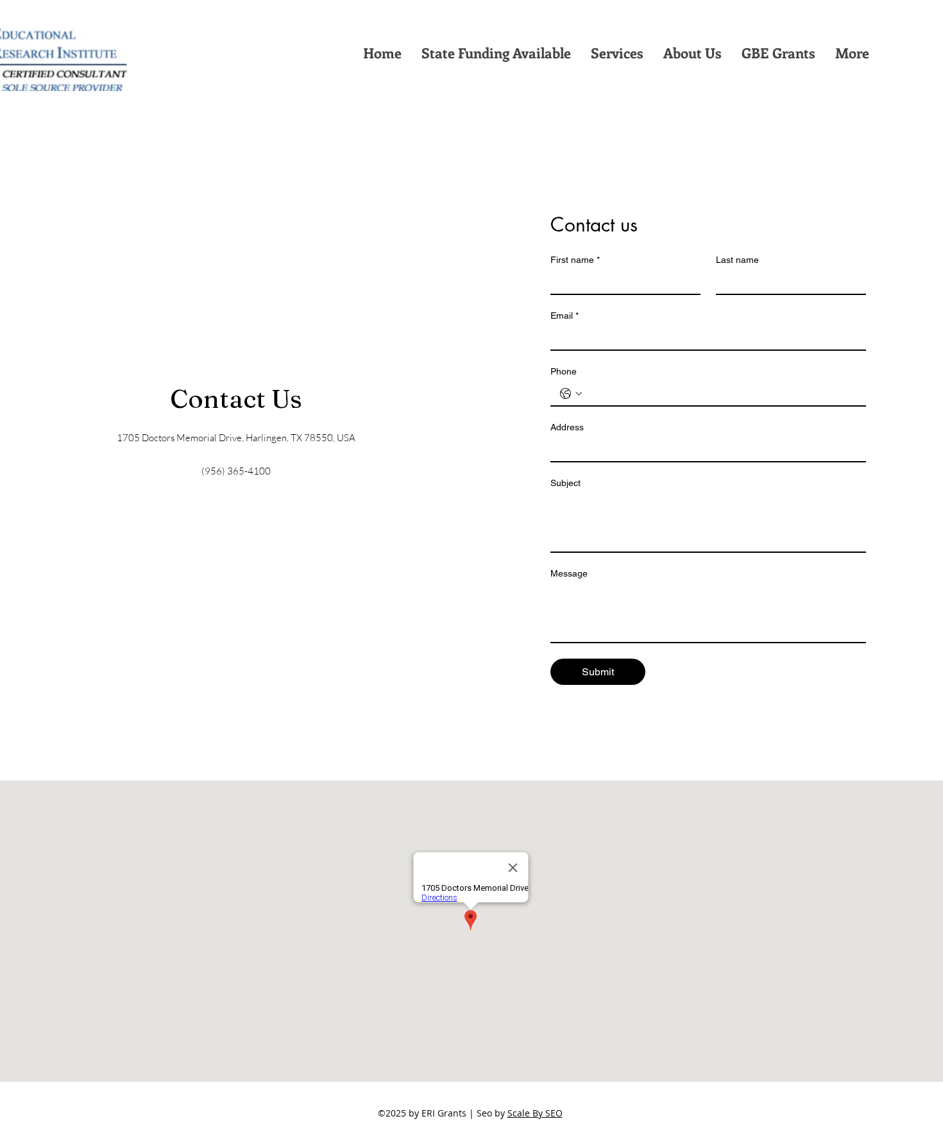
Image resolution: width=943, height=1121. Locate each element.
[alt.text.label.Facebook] (885, 41)
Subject (565, 483)
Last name (737, 260)
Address (567, 427)
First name (575, 260)
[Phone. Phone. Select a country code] (571, 393)
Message (569, 573)
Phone (563, 371)
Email (564, 315)
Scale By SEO (535, 1113)
